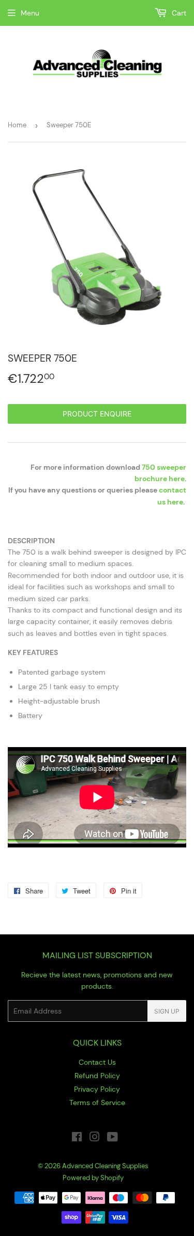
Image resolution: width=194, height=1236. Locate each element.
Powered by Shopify (93, 1177)
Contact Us (97, 1062)
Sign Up (167, 1011)
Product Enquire (97, 413)
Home (17, 125)
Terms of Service (97, 1102)
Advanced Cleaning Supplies (105, 1165)
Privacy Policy (97, 1089)
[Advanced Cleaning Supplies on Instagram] (94, 1138)
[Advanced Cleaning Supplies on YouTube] (112, 1138)
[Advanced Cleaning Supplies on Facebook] (76, 1138)
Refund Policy (97, 1075)
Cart (178, 13)
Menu (30, 13)
